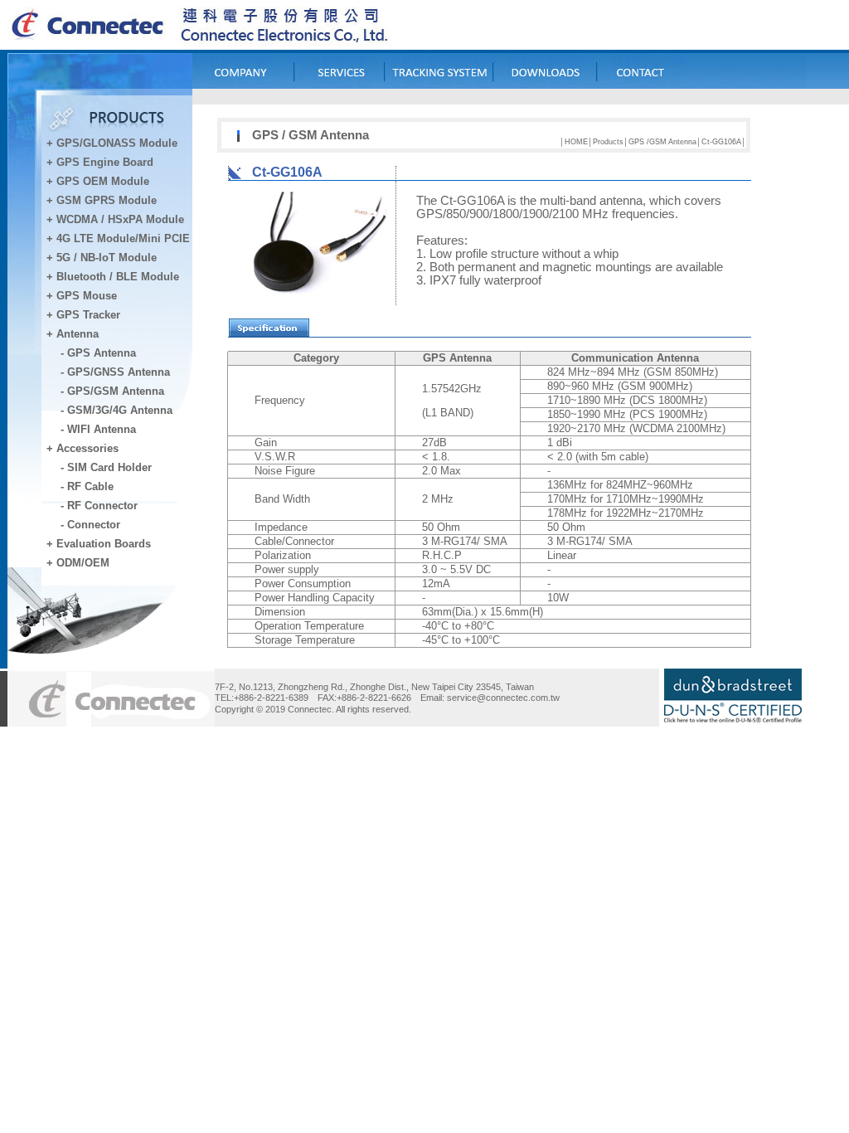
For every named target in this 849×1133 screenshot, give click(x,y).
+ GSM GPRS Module (101, 200)
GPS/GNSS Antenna (118, 372)
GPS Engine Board (104, 162)
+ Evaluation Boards (98, 543)
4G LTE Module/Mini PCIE (123, 238)
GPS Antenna (101, 353)
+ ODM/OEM (77, 563)
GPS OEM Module (102, 181)
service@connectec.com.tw (503, 698)
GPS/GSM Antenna (115, 391)
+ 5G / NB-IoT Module (101, 257)
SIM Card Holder (109, 467)
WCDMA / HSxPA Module (118, 219)
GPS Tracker (88, 315)
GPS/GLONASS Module (116, 143)
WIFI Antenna (101, 429)
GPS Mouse (86, 295)
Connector (93, 524)
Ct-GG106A (721, 142)
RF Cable (90, 486)
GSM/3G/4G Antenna (119, 410)
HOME (576, 142)
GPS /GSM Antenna (662, 142)
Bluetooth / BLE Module (117, 276)
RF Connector (102, 505)
